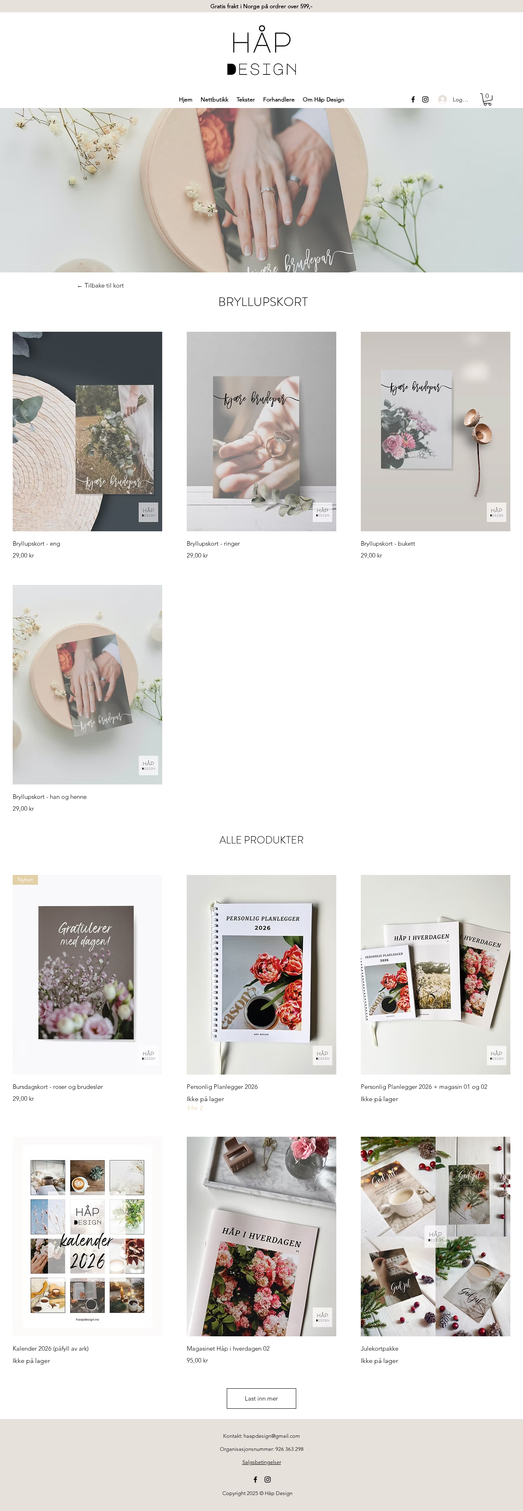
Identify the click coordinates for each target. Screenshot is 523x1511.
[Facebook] (413, 99)
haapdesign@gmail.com (272, 1436)
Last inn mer (261, 1398)
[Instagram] (425, 99)
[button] (487, 99)
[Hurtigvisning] (87, 431)
